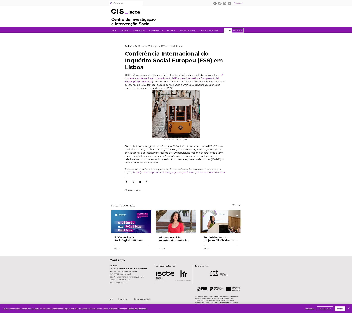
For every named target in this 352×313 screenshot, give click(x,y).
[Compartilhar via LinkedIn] (139, 181)
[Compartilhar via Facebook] (126, 181)
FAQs (111, 299)
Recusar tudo (325, 308)
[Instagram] (224, 3)
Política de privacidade (142, 299)
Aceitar (340, 308)
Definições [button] (309, 308)
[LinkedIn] (229, 3)
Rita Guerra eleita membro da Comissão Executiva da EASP (173, 239)
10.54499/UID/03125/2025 (224, 298)
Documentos (122, 299)
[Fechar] (348, 308)
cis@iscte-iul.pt (121, 282)
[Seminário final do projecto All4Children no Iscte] (220, 221)
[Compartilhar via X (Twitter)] (133, 181)
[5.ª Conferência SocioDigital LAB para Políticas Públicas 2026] (131, 221)
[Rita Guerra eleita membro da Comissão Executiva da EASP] (176, 221)
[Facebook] (220, 3)
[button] (139, 30)
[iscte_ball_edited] (215, 3)
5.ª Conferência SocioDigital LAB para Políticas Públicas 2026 (129, 239)
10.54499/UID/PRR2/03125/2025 (227, 302)
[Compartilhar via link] (146, 181)
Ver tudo (236, 205)
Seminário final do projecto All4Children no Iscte (219, 239)
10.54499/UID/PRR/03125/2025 (204, 302)
